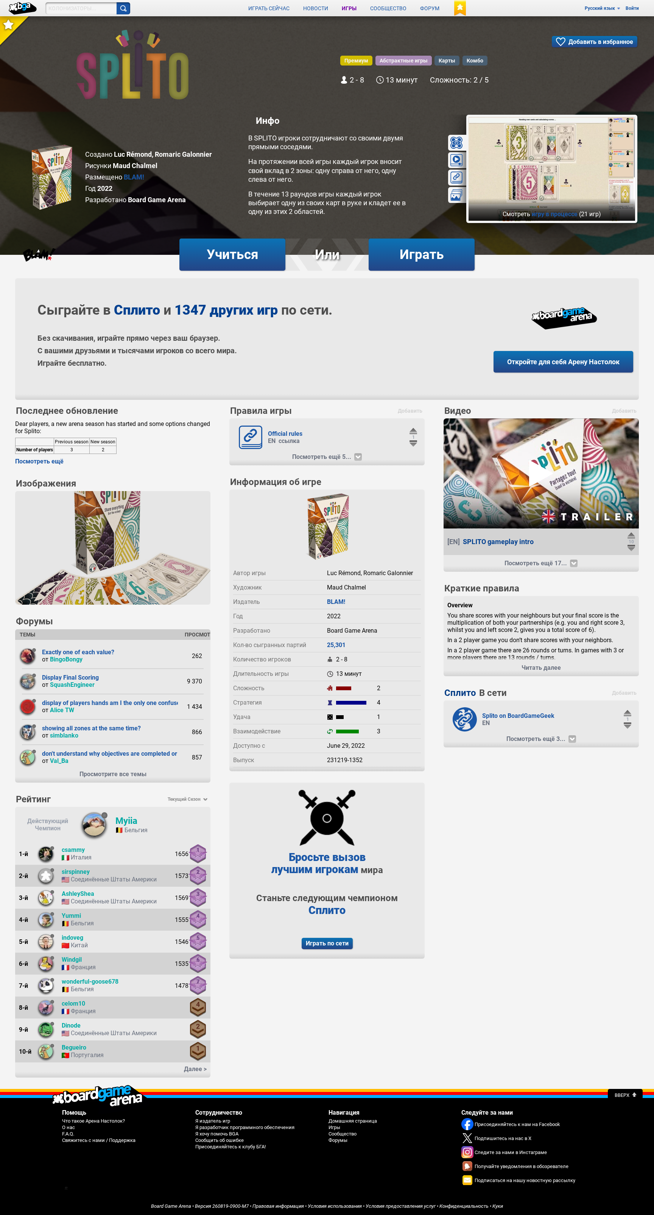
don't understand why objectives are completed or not (114, 753)
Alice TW (62, 710)
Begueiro (74, 1047)
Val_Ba (59, 760)
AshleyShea (78, 893)
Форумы (338, 1140)
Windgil (72, 959)
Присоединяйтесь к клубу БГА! (230, 1146)
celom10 (73, 1003)
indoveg (72, 937)
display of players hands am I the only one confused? (114, 703)
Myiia (126, 821)
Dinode (71, 1025)
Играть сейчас (269, 8)
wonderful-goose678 (90, 981)
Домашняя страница (353, 1121)
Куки (497, 1206)
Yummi (71, 915)
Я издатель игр (212, 1121)
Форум (429, 8)
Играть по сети (327, 943)
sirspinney (76, 871)
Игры (349, 8)
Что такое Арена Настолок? (93, 1121)
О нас (68, 1127)
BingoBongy (66, 659)
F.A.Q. (68, 1134)
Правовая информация (278, 1206)
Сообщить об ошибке (219, 1140)
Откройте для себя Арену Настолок (563, 362)
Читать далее (541, 667)
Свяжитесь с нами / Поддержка (98, 1140)
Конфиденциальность (464, 1206)
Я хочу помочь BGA (216, 1134)
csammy (73, 849)
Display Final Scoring (70, 677)
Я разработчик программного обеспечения (244, 1127)
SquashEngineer (72, 684)
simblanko (64, 735)
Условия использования (335, 1206)
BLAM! (134, 177)
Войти (632, 8)
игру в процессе (555, 214)
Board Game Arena (171, 1206)
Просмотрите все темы (112, 774)
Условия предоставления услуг (401, 1206)
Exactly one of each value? (78, 652)
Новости (315, 8)
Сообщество (388, 8)
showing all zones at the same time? (91, 728)
